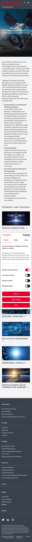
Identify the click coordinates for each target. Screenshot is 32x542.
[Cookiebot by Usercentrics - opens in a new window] (23, 235)
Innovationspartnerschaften (10, 478)
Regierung (5, 430)
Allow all (16, 294)
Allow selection (16, 299)
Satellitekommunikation (9, 448)
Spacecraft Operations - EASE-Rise (12, 456)
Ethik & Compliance (7, 414)
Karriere (4, 484)
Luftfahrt (4, 435)
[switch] (27, 275)
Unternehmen (6, 404)
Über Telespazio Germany (9, 409)
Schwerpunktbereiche (8, 470)
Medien (4, 492)
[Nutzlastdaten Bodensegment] (16, 329)
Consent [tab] (5, 240)
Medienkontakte (6, 502)
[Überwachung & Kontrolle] (16, 353)
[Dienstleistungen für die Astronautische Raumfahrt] (16, 375)
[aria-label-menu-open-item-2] (28, 2)
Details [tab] (16, 240)
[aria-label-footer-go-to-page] (3, 520)
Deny (16, 305)
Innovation (5, 462)
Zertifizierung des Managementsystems (13, 416)
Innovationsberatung (8, 472)
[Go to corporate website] (8, 2)
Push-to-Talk (5, 454)
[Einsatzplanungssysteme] (16, 218)
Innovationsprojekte (7, 467)
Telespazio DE (7, 7)
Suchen (24, 2)
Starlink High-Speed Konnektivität (12, 451)
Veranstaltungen (6, 499)
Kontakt (4, 504)
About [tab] (26, 240)
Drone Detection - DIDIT (8, 446)
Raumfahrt (5, 427)
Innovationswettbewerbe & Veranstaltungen (14, 475)
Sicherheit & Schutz (7, 432)
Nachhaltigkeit (6, 411)
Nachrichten (5, 496)
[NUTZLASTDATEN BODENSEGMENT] (16, 341)
